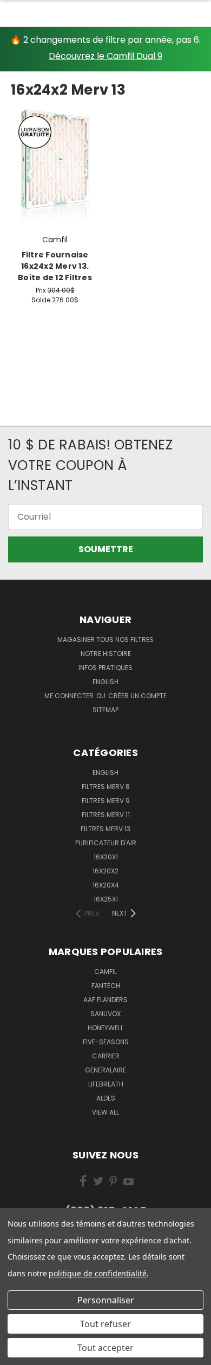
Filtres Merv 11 (106, 814)
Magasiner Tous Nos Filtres (105, 639)
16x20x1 (106, 857)
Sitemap (105, 709)
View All (105, 1112)
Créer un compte (137, 695)
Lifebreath (105, 1084)
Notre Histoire (106, 653)
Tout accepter (105, 1348)
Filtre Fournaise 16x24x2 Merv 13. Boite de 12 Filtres (55, 266)
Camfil (105, 971)
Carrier (106, 1056)
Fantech (105, 985)
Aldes (105, 1098)
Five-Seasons (106, 1041)
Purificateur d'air (105, 842)
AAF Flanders (105, 999)
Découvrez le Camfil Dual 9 (105, 56)
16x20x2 (105, 871)
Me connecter (69, 695)
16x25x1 (106, 899)
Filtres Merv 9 (106, 800)
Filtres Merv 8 (106, 786)
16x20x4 (106, 885)
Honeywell (105, 1027)
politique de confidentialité (98, 1273)
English (105, 772)
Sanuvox (105, 1013)
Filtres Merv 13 (105, 828)
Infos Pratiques (105, 667)
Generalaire (105, 1070)
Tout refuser (105, 1324)
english (105, 681)
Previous (17, 1354)
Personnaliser (105, 1300)
